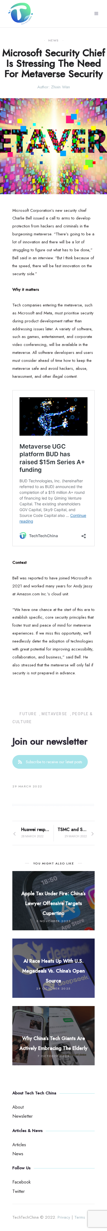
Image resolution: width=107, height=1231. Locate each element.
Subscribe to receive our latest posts (54, 762)
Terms (79, 1217)
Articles (19, 1145)
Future (27, 714)
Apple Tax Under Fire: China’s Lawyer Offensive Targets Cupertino (53, 903)
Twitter (18, 1191)
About (18, 1107)
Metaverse (54, 714)
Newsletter (22, 1116)
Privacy (64, 1217)
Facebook (21, 1182)
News (53, 40)
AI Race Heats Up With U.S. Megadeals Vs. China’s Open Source (53, 970)
